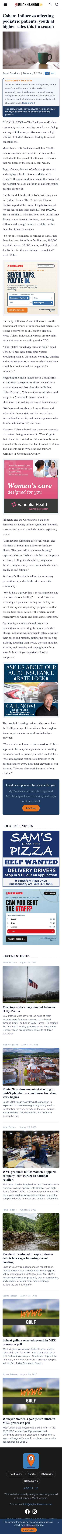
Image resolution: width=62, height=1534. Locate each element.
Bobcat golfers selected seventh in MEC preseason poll (29, 1342)
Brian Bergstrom (10, 1044)
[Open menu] (5, 4)
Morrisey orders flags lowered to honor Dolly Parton (29, 1009)
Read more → (28, 103)
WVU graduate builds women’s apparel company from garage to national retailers (29, 1175)
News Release (10, 962)
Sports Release (10, 1295)
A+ (52, 73)
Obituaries (47, 1474)
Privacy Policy (13, 1518)
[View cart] (50, 4)
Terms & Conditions (34, 1518)
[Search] (56, 4)
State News (31, 1480)
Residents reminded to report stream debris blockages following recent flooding (28, 1258)
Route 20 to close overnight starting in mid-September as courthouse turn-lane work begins (30, 1093)
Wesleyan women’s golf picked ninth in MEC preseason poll (29, 1421)
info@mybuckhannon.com (37, 1504)
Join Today (28, 1530)
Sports (31, 1474)
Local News (15, 1474)
